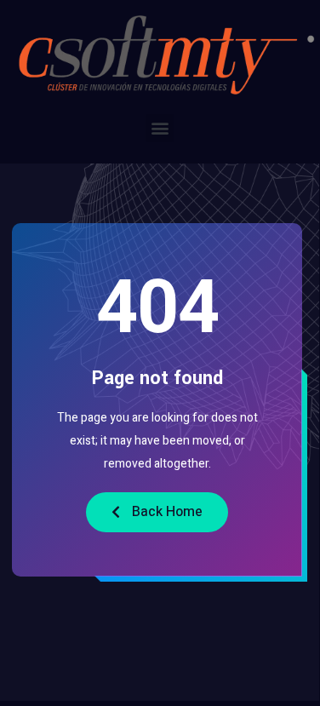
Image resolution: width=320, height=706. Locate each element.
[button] (160, 128)
